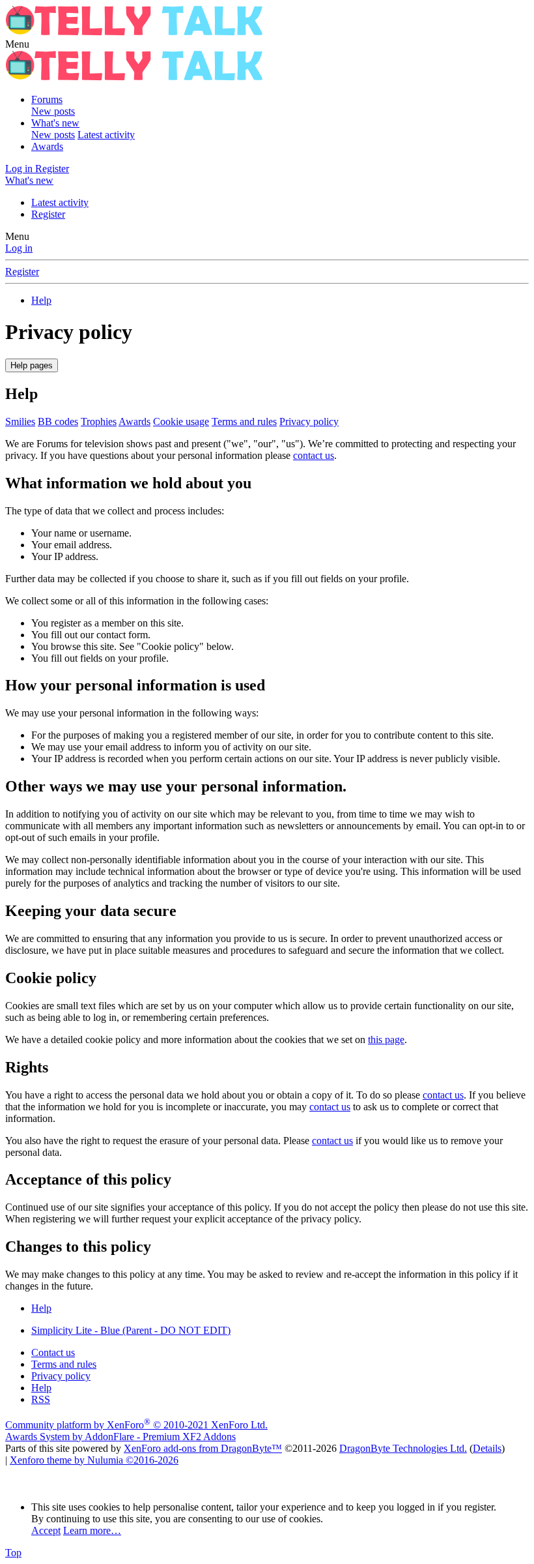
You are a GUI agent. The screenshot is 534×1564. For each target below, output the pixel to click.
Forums (47, 99)
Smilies (20, 421)
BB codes (58, 421)
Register (48, 214)
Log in (19, 248)
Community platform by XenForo (136, 1424)
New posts (53, 111)
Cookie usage (181, 421)
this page (386, 1039)
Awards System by (120, 1436)
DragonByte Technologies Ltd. (403, 1448)
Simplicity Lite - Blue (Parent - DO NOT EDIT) (131, 1330)
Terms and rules (244, 421)
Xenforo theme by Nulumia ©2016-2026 (94, 1460)
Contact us (53, 1352)
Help (41, 1387)
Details (487, 1448)
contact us (313, 455)
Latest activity (106, 134)
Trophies (99, 421)
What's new (55, 122)
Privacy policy (309, 421)
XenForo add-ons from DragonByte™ (203, 1448)
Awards (47, 146)
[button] (17, 44)
